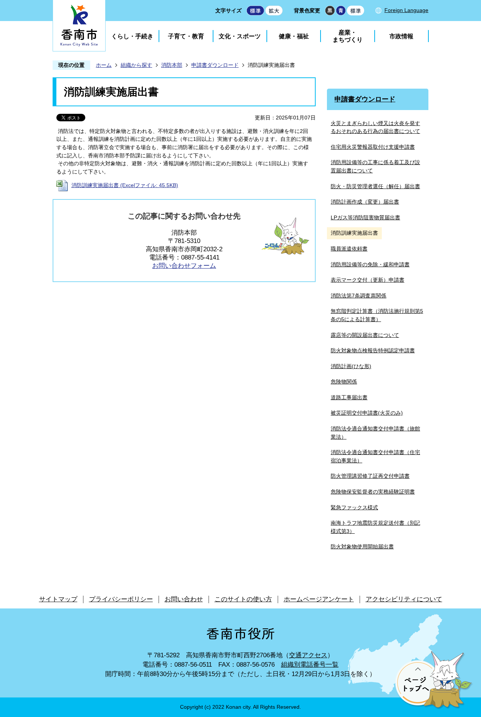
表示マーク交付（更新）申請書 (367, 280)
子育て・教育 (186, 36)
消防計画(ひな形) (351, 366)
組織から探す (136, 65)
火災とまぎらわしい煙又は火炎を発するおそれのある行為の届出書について (375, 127)
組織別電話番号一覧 (310, 664)
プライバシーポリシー (121, 599)
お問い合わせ (184, 599)
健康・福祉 (294, 36)
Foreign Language (406, 10)
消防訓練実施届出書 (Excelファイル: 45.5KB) (124, 185)
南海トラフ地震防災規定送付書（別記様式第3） (375, 527)
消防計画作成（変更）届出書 (365, 202)
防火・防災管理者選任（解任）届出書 (375, 186)
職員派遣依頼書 (349, 249)
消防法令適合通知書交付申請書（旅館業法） (375, 433)
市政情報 (401, 36)
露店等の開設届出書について (365, 335)
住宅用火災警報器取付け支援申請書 (373, 147)
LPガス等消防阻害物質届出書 (365, 217)
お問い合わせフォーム (184, 265)
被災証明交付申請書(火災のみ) (367, 413)
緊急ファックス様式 (354, 507)
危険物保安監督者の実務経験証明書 (373, 492)
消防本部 (171, 65)
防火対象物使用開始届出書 (362, 546)
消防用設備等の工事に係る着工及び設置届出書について (375, 166)
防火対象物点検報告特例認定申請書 (373, 350)
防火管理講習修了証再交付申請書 (370, 476)
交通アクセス (308, 655)
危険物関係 (344, 382)
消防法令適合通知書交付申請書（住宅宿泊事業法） (375, 456)
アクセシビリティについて (404, 599)
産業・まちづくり (348, 36)
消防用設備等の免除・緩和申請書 (370, 264)
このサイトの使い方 (243, 599)
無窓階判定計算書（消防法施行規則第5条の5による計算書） (377, 315)
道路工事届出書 (349, 397)
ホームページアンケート (319, 599)
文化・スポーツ (240, 36)
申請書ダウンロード (215, 65)
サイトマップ (58, 599)
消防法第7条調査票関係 (358, 296)
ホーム (104, 65)
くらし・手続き (132, 36)
